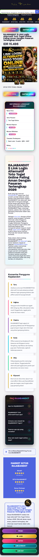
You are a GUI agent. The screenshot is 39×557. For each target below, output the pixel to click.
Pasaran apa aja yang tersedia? (15, 430)
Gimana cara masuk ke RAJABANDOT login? (16, 422)
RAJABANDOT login (20, 244)
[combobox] (17, 12)
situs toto (17, 216)
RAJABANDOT (13, 195)
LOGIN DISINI (10, 30)
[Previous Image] (3, 64)
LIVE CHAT (21, 551)
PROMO (20, 530)
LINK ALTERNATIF (20, 546)
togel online (17, 229)
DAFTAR (20, 540)
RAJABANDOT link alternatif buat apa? (15, 413)
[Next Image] (35, 64)
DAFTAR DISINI (28, 30)
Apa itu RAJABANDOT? (16, 406)
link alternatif (22, 241)
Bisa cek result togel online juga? (18, 439)
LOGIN (21, 535)
